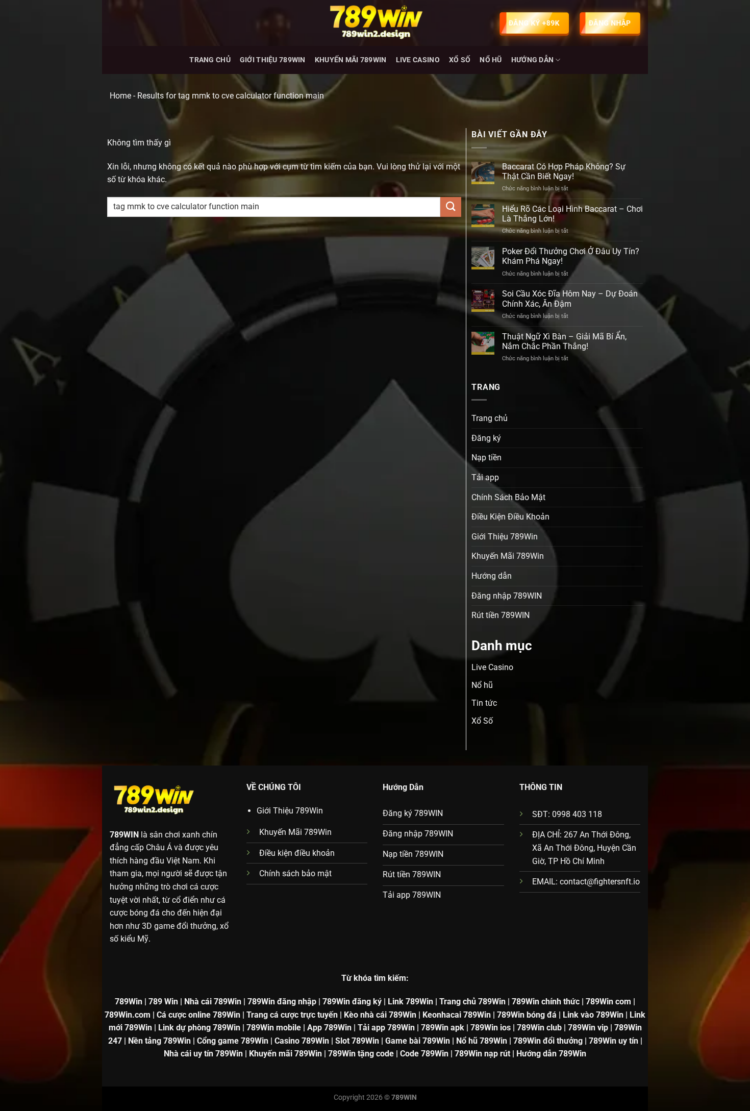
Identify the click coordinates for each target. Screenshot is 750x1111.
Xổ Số (459, 60)
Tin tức (484, 703)
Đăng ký (486, 438)
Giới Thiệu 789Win (273, 60)
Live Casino (418, 60)
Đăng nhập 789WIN (506, 596)
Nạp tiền (486, 457)
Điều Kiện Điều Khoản (510, 517)
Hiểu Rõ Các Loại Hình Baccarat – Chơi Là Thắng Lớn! (572, 214)
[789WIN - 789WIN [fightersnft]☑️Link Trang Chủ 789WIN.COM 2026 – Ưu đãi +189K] (375, 23)
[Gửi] (450, 207)
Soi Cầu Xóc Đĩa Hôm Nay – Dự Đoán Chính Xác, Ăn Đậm (570, 298)
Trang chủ (210, 60)
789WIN (124, 835)
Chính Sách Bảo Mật (508, 497)
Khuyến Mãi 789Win (351, 60)
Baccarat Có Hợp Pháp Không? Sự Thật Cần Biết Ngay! (564, 171)
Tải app (485, 477)
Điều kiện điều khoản (297, 853)
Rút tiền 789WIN (500, 615)
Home (120, 96)
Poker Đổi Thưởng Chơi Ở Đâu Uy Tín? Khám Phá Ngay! (570, 256)
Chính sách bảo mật (295, 873)
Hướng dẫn (532, 60)
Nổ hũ (491, 60)
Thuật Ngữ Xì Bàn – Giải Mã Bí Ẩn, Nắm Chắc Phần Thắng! (564, 341)
